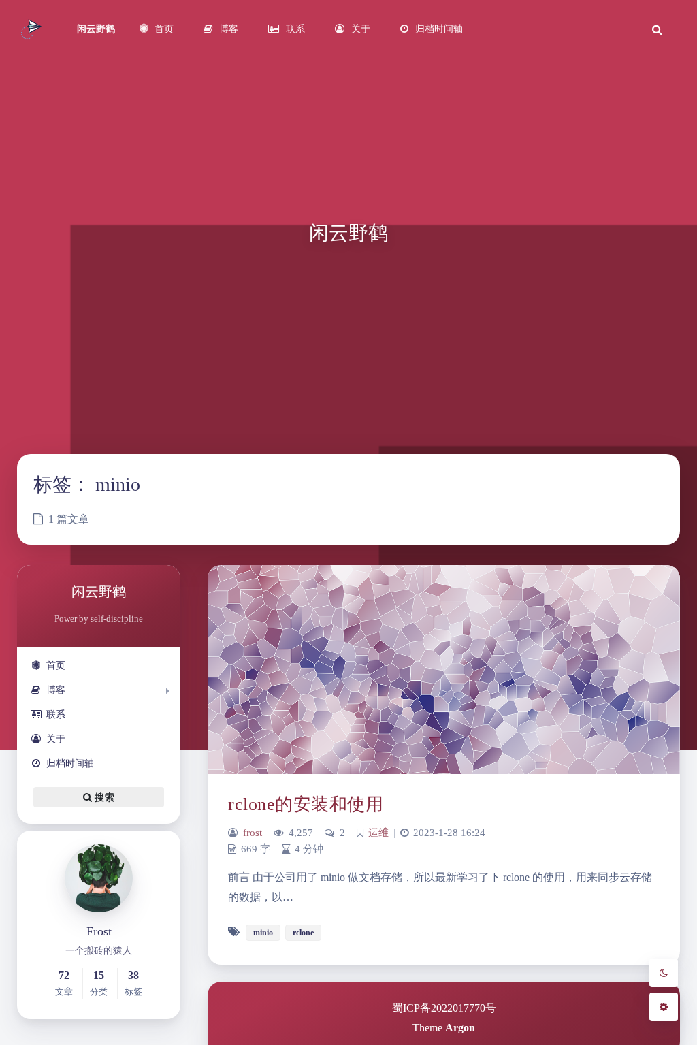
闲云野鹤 (96, 29)
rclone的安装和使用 (305, 804)
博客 (55, 690)
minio (263, 932)
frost (252, 832)
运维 (378, 832)
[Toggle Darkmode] (663, 973)
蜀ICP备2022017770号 (444, 1008)
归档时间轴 (70, 763)
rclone (303, 932)
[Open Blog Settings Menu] (663, 1007)
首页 (55, 665)
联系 (55, 714)
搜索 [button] (103, 797)
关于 (55, 739)
